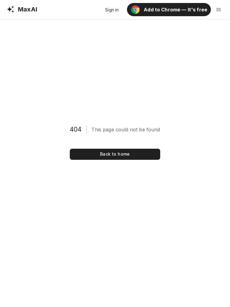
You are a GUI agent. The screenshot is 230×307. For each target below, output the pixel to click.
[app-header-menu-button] (218, 9)
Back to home (115, 153)
